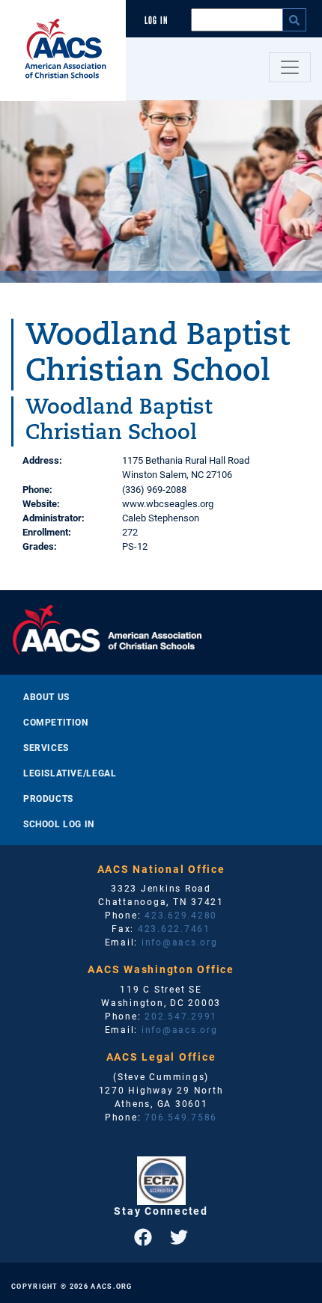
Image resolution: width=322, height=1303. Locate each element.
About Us (46, 696)
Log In (156, 20)
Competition (55, 722)
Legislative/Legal (69, 773)
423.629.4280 (181, 915)
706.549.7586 (181, 1117)
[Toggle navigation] (290, 67)
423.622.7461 (174, 928)
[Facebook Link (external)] (143, 1237)
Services (46, 747)
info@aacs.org (180, 942)
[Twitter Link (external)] (179, 1237)
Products (48, 798)
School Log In (58, 824)
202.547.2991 (181, 1016)
